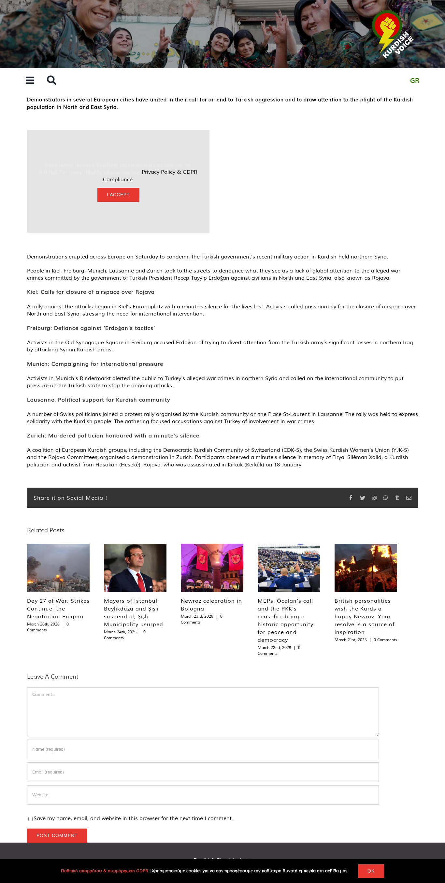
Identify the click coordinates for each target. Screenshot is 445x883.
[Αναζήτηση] (51, 80)
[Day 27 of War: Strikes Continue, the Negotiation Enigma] (58, 568)
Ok (371, 871)
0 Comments (385, 639)
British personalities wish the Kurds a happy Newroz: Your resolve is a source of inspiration (365, 616)
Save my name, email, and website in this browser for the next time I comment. (133, 818)
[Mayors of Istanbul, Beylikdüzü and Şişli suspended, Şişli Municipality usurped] (135, 568)
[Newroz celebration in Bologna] (212, 568)
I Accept (118, 194)
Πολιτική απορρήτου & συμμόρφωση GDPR (104, 871)
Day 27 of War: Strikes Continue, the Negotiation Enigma (58, 608)
